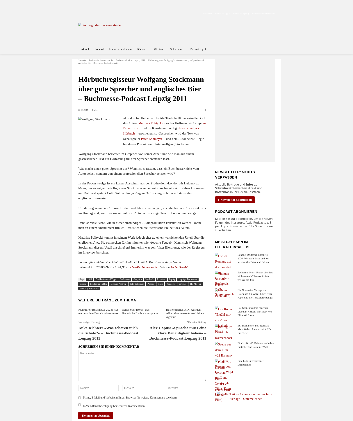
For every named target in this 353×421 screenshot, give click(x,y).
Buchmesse (125, 279)
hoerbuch (149, 279)
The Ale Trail (195, 284)
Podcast (150, 284)
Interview (161, 279)
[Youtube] (92, 7)
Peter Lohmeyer (151, 139)
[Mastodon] (115, 7)
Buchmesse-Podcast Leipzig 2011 (130, 60)
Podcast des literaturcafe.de (101, 60)
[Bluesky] (109, 7)
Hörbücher (84, 70)
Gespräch (137, 279)
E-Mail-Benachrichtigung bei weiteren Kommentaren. (113, 406)
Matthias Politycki (150, 123)
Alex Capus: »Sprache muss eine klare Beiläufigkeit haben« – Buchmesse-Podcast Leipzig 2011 (177, 333)
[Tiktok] (98, 7)
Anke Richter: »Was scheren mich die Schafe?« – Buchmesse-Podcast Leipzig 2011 (108, 333)
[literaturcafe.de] (105, 31)
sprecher (182, 284)
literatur (83, 284)
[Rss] (121, 7)
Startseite (82, 60)
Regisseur (171, 284)
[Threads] (103, 7)
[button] (270, 49)
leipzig (172, 279)
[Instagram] (86, 7)
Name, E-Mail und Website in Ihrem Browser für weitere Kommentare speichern (130, 397)
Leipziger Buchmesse (188, 279)
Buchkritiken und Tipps (106, 279)
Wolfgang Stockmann (89, 288)
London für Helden (98, 284)
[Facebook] (80, 7)
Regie (160, 284)
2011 (90, 279)
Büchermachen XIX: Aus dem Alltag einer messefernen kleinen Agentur (185, 313)
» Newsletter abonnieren (235, 199)
